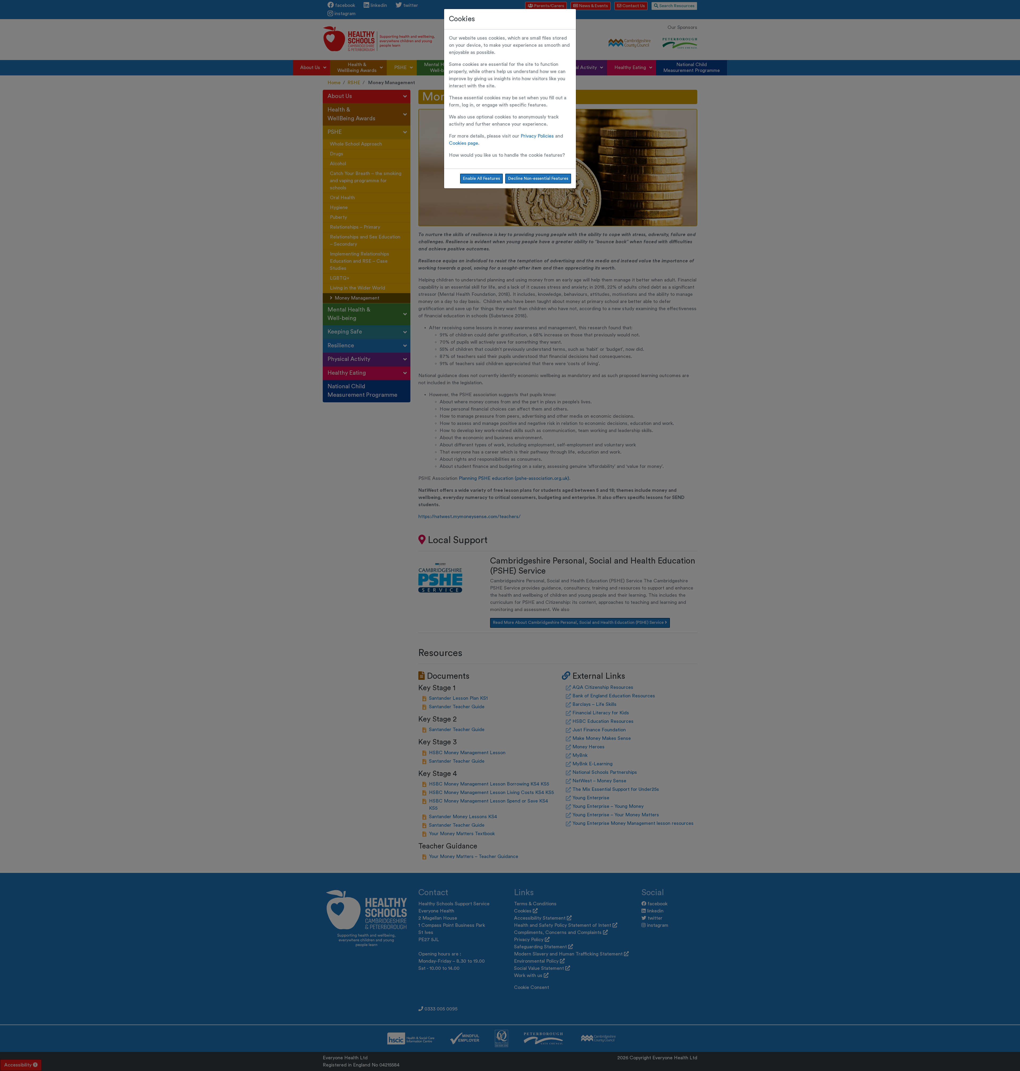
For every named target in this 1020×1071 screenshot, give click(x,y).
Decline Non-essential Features (538, 178)
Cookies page (463, 143)
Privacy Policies (537, 136)
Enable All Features (481, 178)
